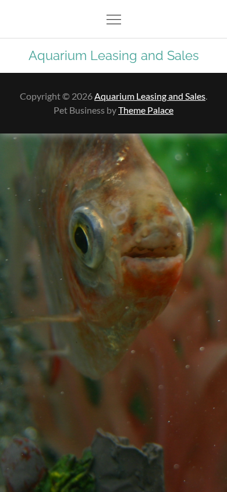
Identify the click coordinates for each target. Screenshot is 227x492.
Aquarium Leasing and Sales (114, 55)
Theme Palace (145, 109)
